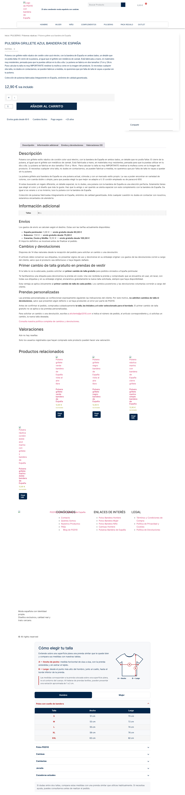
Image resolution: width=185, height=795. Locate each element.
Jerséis (39, 768)
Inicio (7, 35)
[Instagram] (42, 629)
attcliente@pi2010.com (80, 313)
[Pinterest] (35, 629)
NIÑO (71, 25)
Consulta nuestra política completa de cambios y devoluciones (49, 321)
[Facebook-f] (28, 629)
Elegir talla (60, 414)
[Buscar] (123, 5)
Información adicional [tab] (47, 145)
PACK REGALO (127, 25)
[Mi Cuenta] (160, 5)
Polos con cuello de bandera (50, 703)
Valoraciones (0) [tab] (94, 145)
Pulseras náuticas (29, 35)
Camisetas (41, 761)
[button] (11, 49)
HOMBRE (44, 25)
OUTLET (141, 25)
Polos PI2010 (42, 747)
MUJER (58, 25)
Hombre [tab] (63, 695)
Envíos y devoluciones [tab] (72, 145)
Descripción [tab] (28, 145)
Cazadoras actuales (46, 775)
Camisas (40, 754)
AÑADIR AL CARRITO (46, 106)
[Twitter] (21, 629)
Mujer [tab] (122, 695)
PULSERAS (108, 25)
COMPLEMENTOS (88, 25)
